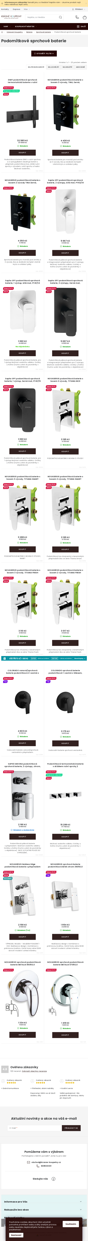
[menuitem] (7, 26)
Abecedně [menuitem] (80, 67)
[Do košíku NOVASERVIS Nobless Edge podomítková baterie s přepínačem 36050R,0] (22, 937)
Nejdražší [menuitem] (67, 67)
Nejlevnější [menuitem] (53, 67)
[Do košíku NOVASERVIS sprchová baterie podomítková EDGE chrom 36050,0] (65, 937)
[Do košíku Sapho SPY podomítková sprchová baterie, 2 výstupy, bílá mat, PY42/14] (65, 253)
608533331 (78, 17)
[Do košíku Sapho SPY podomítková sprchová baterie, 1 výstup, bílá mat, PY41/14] (22, 353)
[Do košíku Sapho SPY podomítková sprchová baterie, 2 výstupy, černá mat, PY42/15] (65, 353)
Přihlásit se (71, 1128)
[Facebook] (53, 1179)
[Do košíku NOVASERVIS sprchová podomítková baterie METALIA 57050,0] (65, 1035)
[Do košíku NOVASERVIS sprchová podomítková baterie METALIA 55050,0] (22, 1035)
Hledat (60, 17)
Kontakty (5, 9)
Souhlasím (71, 1224)
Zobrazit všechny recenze (34, 1071)
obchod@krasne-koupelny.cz (46, 1162)
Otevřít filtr (44, 53)
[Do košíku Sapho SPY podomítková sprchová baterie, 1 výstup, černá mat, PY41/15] (22, 451)
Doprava (16, 9)
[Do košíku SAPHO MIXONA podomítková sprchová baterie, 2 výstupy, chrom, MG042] (22, 837)
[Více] (81, 26)
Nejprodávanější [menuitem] (36, 67)
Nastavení (16, 1235)
